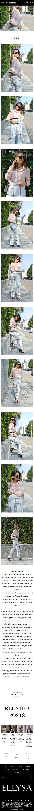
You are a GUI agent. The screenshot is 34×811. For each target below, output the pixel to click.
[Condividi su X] (15, 694)
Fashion (28, 766)
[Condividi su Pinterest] (22, 694)
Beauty (7, 769)
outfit (19, 696)
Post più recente (6, 756)
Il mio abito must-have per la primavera (5, 738)
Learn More (14, 809)
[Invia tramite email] (12, 694)
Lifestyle (16, 769)
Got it (21, 809)
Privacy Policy (12, 2)
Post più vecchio (27, 756)
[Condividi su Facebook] (19, 694)
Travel (17, 772)
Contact (12, 766)
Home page (17, 756)
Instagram (26, 769)
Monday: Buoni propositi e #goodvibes (21, 737)
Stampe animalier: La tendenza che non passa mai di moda (13, 739)
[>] (31, 777)
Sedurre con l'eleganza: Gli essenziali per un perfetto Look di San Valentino (29, 741)
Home (5, 766)
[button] (4, 2)
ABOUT (20, 766)
